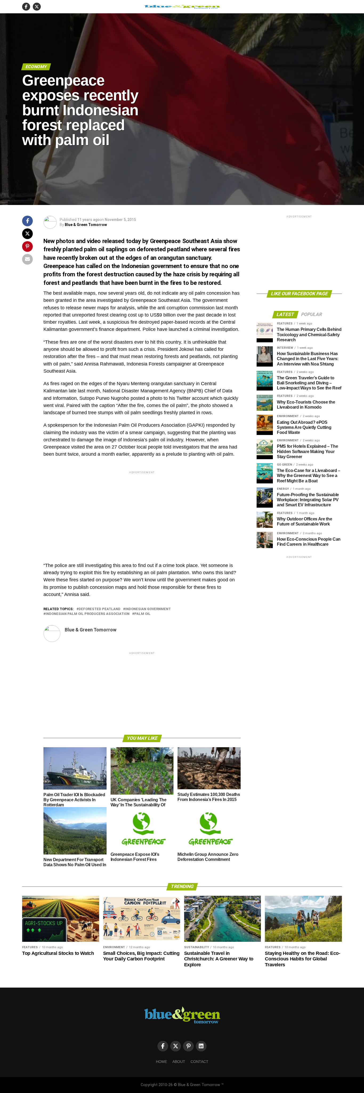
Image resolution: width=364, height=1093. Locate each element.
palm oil (142, 614)
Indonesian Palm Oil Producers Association (88, 614)
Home (161, 1061)
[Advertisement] (142, 512)
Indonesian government (148, 609)
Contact (199, 1061)
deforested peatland (99, 609)
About (178, 1061)
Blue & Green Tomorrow (86, 225)
